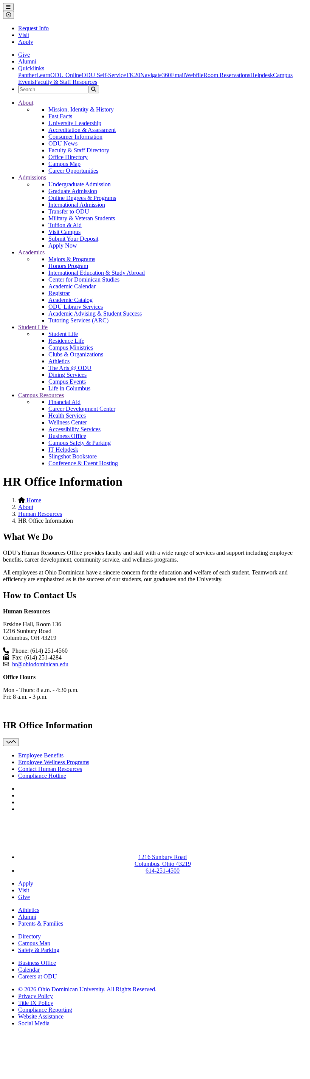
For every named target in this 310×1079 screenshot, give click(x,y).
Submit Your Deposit (73, 238)
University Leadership (74, 123)
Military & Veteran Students (81, 218)
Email (178, 75)
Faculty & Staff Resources (65, 82)
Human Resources (40, 514)
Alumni (27, 61)
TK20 (133, 75)
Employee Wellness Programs (53, 762)
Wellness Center (67, 422)
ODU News (63, 143)
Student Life (33, 327)
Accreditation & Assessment (82, 130)
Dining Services (67, 375)
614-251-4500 (163, 870)
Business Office (67, 436)
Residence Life (66, 340)
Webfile (194, 75)
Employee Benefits (41, 755)
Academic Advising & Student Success (95, 313)
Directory (29, 936)
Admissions (32, 177)
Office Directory (68, 157)
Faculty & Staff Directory (78, 150)
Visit (23, 35)
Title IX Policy (35, 1003)
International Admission (76, 204)
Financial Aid (64, 402)
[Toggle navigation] (11, 742)
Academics (31, 252)
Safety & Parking (38, 950)
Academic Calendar (72, 286)
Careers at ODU (37, 976)
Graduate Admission (72, 191)
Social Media (34, 1023)
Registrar (59, 293)
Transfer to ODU (68, 211)
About (25, 102)
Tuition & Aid (65, 225)
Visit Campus (64, 232)
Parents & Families (40, 923)
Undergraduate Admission (79, 184)
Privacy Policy (35, 996)
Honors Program (68, 266)
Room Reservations (226, 75)
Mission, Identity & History (81, 109)
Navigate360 (155, 75)
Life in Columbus (69, 388)
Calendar (29, 969)
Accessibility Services (74, 429)
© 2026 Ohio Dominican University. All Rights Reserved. (87, 989)
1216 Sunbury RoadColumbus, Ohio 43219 (163, 860)
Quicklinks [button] (31, 68)
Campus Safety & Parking (79, 443)
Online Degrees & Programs (82, 198)
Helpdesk (261, 75)
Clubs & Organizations (75, 354)
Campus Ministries (70, 347)
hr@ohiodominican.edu (40, 664)
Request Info (33, 28)
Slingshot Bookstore (72, 456)
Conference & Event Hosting (83, 463)
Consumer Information (75, 136)
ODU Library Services (75, 306)
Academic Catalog (70, 300)
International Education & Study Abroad (96, 272)
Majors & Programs (71, 259)
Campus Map (64, 164)
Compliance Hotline (42, 775)
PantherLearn (34, 75)
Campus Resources (41, 395)
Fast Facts (60, 116)
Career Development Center (81, 409)
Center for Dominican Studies (83, 279)
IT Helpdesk (63, 449)
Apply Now (62, 245)
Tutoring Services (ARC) (78, 320)
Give (24, 54)
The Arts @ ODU (69, 368)
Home (33, 500)
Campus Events (67, 381)
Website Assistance (41, 1016)
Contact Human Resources (50, 769)
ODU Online (66, 75)
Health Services (67, 415)
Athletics (59, 361)
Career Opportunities (73, 170)
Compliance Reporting (45, 1009)
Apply (25, 42)
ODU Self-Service (104, 75)
